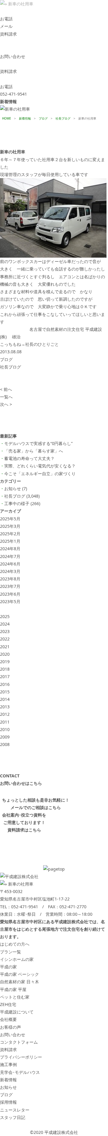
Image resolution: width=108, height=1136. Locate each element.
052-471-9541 (24, 906)
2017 (5, 676)
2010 (5, 729)
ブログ (6, 359)
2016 (5, 684)
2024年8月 (10, 548)
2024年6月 (10, 564)
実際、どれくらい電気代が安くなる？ (40, 466)
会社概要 (8, 1019)
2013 (5, 707)
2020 (5, 654)
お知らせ (12, 488)
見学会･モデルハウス (20, 1072)
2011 (5, 722)
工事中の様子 (16, 503)
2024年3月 (10, 571)
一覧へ (6, 397)
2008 (5, 744)
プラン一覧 (10, 952)
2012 (5, 714)
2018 (5, 669)
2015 (5, 692)
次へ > (6, 404)
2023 (5, 631)
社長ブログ (10, 367)
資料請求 (8, 1049)
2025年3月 (10, 526)
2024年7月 (10, 556)
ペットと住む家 (14, 997)
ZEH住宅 (8, 1004)
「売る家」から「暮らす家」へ (33, 451)
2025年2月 (10, 533)
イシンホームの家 (17, 959)
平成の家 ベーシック (19, 974)
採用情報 (8, 1102)
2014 (5, 699)
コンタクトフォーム (19, 1042)
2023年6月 (10, 594)
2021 (5, 646)
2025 (5, 616)
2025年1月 (10, 541)
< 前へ (6, 389)
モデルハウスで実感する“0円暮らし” (38, 443)
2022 (5, 639)
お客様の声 (10, 1027)
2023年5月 (10, 601)
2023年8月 (10, 579)
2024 (5, 624)
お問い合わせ (12, 1034)
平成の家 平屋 (13, 989)
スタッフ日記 (12, 1117)
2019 (5, 661)
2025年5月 (10, 519)
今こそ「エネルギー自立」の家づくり (40, 473)
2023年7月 (10, 586)
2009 (5, 737)
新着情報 (8, 1080)
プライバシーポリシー (21, 1057)
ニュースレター (14, 1110)
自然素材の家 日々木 (19, 981)
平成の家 (8, 967)
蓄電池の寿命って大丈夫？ (29, 458)
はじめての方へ (14, 944)
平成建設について (17, 1012)
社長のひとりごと (42, 344)
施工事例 (8, 1064)
